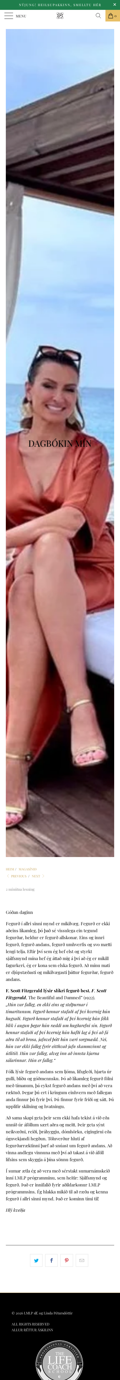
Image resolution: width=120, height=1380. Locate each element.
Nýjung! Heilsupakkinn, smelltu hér (60, 5)
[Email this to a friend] (82, 1260)
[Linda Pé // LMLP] (60, 15)
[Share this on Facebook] (51, 1260)
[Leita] (98, 15)
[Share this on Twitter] (36, 1260)
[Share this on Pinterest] (66, 1260)
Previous (18, 876)
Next (36, 876)
